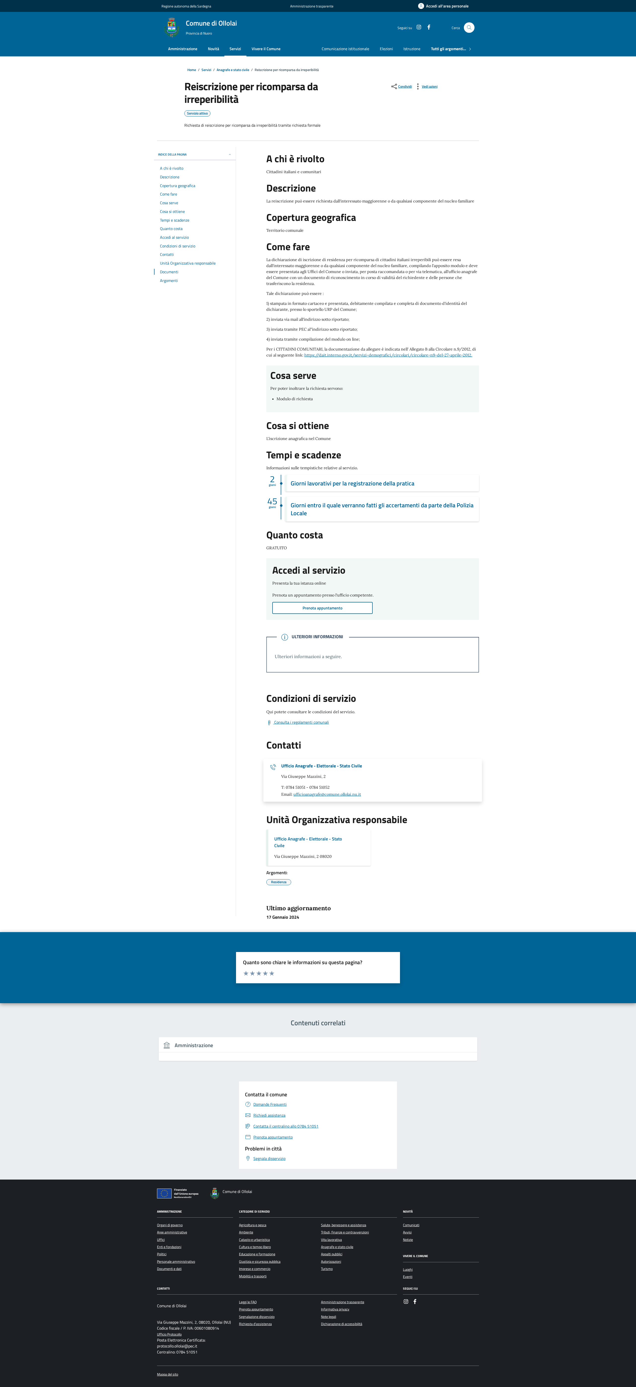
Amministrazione (182, 49)
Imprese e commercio (254, 1268)
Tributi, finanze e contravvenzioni (345, 1232)
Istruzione (411, 49)
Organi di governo (170, 1225)
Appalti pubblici (331, 1254)
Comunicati (411, 1225)
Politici (161, 1254)
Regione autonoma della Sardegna (186, 6)
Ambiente (246, 1232)
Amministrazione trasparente (311, 6)
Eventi (407, 1276)
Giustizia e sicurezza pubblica (259, 1261)
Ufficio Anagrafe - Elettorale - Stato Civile (321, 766)
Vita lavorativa (331, 1239)
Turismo (327, 1268)
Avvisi (407, 1232)
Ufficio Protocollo (169, 1334)
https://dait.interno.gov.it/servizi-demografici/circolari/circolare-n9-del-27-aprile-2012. (388, 355)
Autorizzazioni (331, 1261)
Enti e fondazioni (169, 1247)
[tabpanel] (318, 1052)
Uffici (161, 1239)
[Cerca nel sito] (469, 27)
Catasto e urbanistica (254, 1239)
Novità (213, 49)
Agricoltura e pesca (252, 1225)
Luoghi (408, 1269)
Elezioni (386, 49)
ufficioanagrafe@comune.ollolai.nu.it (327, 794)
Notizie (408, 1239)
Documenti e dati (169, 1268)
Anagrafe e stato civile (337, 1247)
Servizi (235, 49)
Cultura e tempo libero (255, 1247)
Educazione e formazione (257, 1254)
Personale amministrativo (176, 1261)
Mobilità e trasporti (253, 1276)
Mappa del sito (167, 1374)
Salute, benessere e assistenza (343, 1225)
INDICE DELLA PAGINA (172, 154)
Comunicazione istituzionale (345, 49)
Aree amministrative (172, 1232)
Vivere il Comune (266, 49)
